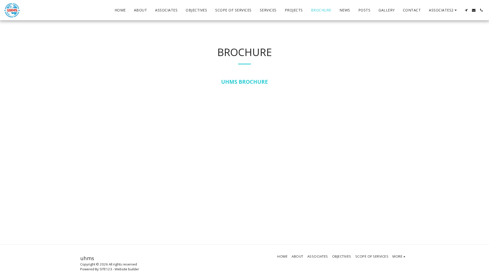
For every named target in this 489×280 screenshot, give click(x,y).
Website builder (127, 269)
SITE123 (106, 269)
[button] (443, 10)
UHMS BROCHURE (244, 81)
